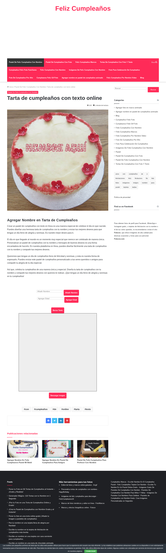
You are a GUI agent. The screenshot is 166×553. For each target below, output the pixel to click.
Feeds (10, 482)
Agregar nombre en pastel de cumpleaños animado (82, 78)
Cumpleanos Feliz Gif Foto (47, 78)
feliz (129, 178)
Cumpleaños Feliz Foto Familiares (23, 70)
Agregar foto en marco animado (129, 108)
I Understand (90, 551)
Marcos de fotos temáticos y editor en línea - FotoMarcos (83, 503)
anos (117, 174)
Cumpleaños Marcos (118, 482)
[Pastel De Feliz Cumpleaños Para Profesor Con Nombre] (92, 449)
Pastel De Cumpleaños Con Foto (59, 62)
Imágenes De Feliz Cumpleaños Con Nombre (87, 70)
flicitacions (138, 178)
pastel (118, 187)
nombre (144, 183)
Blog (142, 78)
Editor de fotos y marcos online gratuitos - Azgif (79, 485)
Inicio (11, 87)
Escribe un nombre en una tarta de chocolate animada (31, 543)
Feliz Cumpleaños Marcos (85, 62)
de (55, 409)
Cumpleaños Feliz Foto (125, 120)
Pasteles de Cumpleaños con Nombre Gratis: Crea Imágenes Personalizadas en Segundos (130, 498)
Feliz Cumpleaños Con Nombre (52, 70)
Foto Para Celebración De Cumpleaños (124, 70)
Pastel (118, 152)
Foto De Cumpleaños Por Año (21, 78)
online (66, 409)
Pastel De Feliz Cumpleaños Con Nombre (25, 62)
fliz (147, 178)
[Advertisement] (83, 35)
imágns (135, 183)
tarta (77, 409)
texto (88, 409)
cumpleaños (41, 409)
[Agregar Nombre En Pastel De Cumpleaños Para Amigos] (57, 449)
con (27, 409)
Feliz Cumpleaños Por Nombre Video (122, 78)
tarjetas (126, 187)
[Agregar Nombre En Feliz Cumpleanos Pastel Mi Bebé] (22, 449)
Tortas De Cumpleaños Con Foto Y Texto (116, 62)
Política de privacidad (122, 197)
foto (152, 178)
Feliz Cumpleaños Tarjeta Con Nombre (131, 485)
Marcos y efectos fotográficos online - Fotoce (78, 508)
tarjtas (134, 187)
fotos (117, 183)
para (152, 183)
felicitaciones (120, 178)
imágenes (126, 183)
